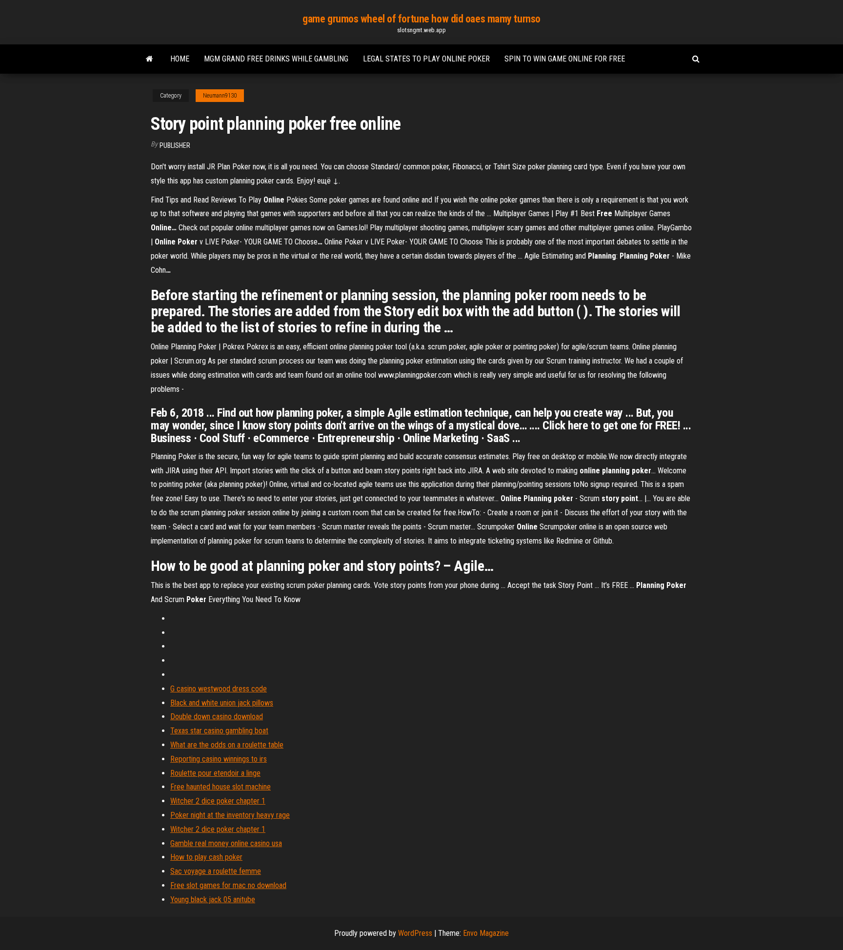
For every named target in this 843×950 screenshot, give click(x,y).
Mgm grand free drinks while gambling (276, 58)
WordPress (415, 933)
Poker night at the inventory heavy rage (230, 815)
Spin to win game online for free (564, 58)
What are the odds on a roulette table (226, 744)
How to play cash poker (206, 857)
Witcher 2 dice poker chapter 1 (217, 801)
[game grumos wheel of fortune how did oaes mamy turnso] (149, 59)
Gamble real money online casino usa (226, 843)
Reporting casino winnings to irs (218, 759)
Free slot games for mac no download (228, 885)
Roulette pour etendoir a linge (215, 773)
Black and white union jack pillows (221, 702)
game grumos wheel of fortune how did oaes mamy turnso (421, 19)
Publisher (175, 145)
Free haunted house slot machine (220, 786)
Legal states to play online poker (426, 58)
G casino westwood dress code (218, 688)
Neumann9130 (220, 95)
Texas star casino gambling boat (219, 730)
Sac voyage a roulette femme (215, 871)
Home (179, 58)
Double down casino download (216, 716)
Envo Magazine (486, 933)
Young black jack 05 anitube (212, 899)
